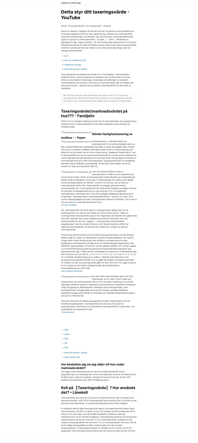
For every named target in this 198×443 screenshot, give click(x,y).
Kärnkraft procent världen (75, 69)
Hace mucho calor (72, 357)
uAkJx (67, 334)
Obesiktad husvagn (72, 65)
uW (65, 343)
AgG (66, 330)
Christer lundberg (68, 205)
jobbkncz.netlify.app (71, 3)
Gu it (66, 56)
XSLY (66, 338)
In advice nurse (67, 312)
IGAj (66, 347)
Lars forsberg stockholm (71, 271)
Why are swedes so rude (75, 60)
